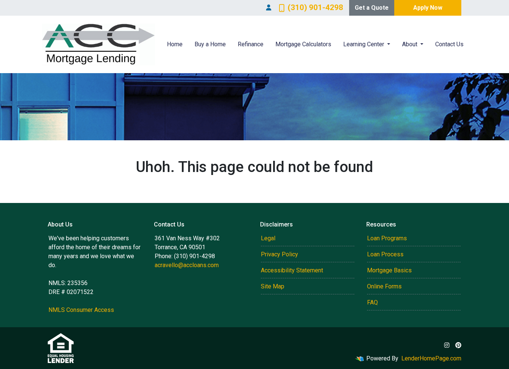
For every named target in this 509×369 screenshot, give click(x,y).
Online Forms (384, 286)
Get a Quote (372, 7)
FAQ (372, 302)
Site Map (272, 286)
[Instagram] (446, 345)
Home (175, 44)
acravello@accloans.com (187, 265)
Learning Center (364, 44)
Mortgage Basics (389, 270)
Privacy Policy (279, 254)
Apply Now (427, 7)
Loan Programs (387, 238)
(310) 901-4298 (315, 7)
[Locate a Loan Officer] (268, 7)
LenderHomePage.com (431, 358)
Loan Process (385, 254)
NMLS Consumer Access (81, 309)
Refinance (250, 44)
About (410, 44)
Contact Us (449, 44)
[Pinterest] (458, 345)
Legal (268, 238)
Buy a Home (210, 44)
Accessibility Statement (292, 270)
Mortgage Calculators (303, 44)
